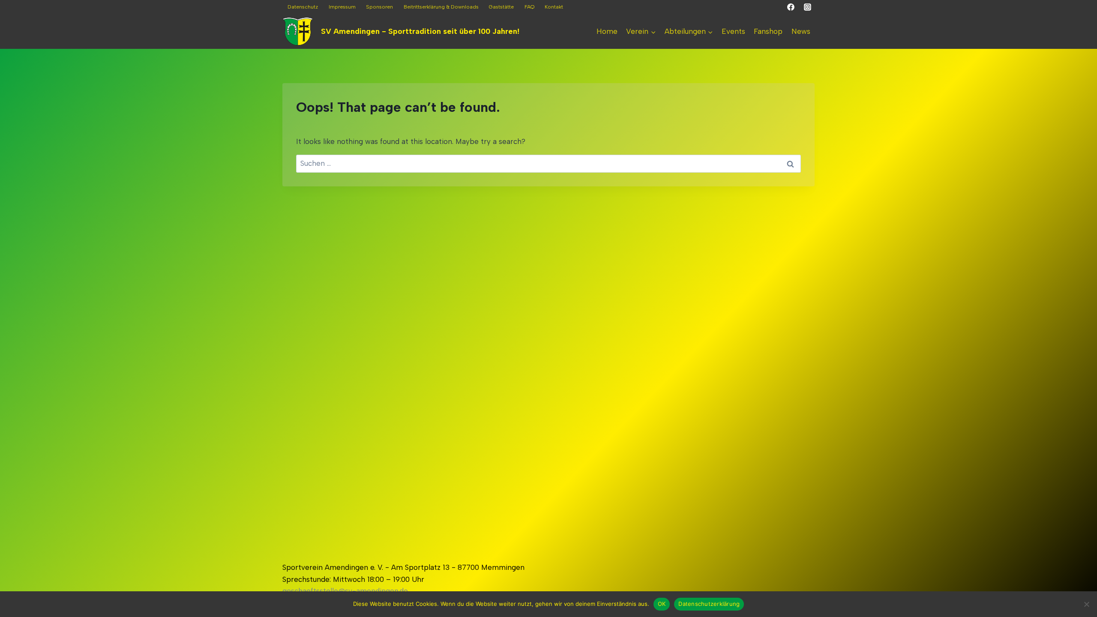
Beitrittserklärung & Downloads (441, 7)
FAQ (529, 7)
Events (733, 31)
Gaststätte (501, 7)
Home (606, 31)
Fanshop (768, 31)
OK (662, 603)
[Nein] (1086, 604)
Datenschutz (303, 7)
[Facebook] (791, 7)
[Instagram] (807, 7)
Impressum (342, 7)
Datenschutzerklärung (709, 603)
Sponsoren (379, 7)
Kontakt (554, 7)
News (800, 31)
